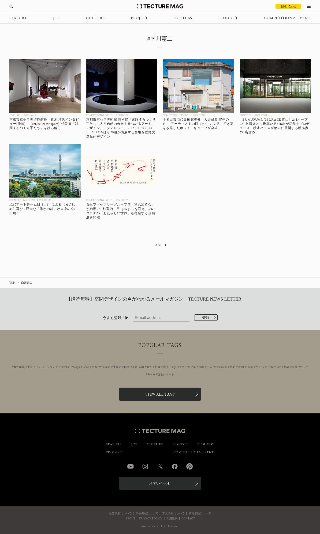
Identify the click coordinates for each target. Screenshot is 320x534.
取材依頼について (200, 513)
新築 (286, 367)
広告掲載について (120, 513)
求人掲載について (173, 513)
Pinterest (189, 466)
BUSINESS (183, 17)
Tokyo (76, 367)
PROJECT (139, 17)
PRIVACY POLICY (150, 518)
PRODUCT (228, 17)
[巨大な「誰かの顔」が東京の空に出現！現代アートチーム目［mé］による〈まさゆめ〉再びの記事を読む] (45, 171)
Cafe (278, 367)
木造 (94, 367)
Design (172, 367)
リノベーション (45, 367)
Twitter (160, 466)
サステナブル (187, 367)
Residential (221, 367)
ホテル (260, 367)
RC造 (270, 367)
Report (151, 374)
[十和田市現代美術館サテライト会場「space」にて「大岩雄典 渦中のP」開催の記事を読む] (198, 86)
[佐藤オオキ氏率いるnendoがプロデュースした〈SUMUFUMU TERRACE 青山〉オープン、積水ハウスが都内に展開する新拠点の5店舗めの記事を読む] (275, 86)
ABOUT (130, 518)
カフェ (304, 367)
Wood (85, 367)
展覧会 (117, 367)
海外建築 (19, 367)
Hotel (241, 367)
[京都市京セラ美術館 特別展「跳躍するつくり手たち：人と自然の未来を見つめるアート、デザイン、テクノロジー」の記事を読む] (121, 86)
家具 (294, 367)
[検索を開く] (11, 6)
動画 (126, 367)
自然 (201, 367)
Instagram (145, 466)
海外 (135, 367)
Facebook (174, 466)
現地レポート (165, 374)
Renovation (64, 367)
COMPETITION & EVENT (287, 17)
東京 (30, 367)
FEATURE (18, 17)
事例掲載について (147, 513)
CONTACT (188, 518)
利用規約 (172, 518)
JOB (56, 17)
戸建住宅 (160, 367)
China (249, 367)
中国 (209, 367)
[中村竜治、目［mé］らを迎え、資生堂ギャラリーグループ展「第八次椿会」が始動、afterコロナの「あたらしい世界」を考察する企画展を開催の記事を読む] (121, 171)
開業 (232, 367)
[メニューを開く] (309, 6)
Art (142, 367)
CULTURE (95, 17)
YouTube (105, 367)
